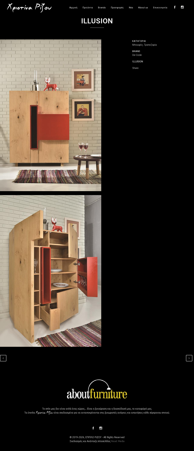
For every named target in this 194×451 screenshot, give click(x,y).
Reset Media (117, 441)
